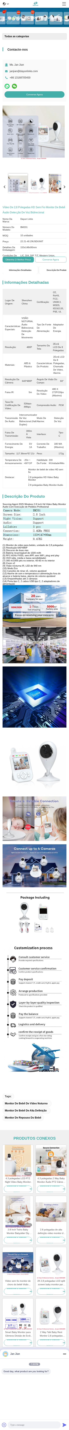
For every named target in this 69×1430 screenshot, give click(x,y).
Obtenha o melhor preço (18, 259)
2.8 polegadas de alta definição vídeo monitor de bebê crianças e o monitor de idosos (51, 1231)
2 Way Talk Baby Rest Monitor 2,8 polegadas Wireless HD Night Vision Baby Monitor (51, 1334)
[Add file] (4, 1424)
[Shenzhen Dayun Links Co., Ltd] (35, 3)
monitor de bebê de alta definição (26, 1110)
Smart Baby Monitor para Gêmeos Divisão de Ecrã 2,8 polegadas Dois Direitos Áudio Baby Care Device (18, 1334)
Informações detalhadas (20, 270)
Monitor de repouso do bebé (23, 1117)
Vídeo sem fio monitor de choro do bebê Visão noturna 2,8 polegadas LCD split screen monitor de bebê (18, 1283)
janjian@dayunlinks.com (24, 71)
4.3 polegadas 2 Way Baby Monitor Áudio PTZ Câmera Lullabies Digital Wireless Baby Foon (51, 1180)
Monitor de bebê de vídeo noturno (26, 1103)
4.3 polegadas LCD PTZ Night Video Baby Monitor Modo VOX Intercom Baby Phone (18, 1180)
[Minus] (64, 1354)
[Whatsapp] (7, 86)
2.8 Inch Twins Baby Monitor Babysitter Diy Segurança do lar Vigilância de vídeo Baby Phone (18, 1231)
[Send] (64, 1424)
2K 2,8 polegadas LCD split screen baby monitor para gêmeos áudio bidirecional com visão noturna (51, 1283)
